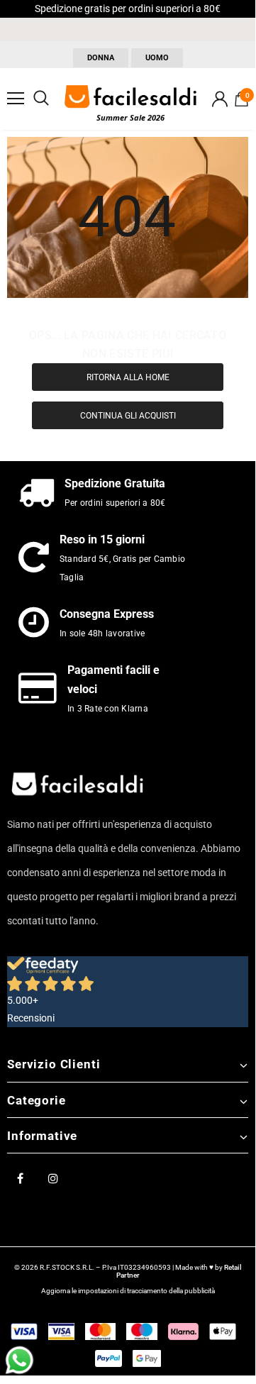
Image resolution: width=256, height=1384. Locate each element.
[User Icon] (220, 99)
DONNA (100, 57)
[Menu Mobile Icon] (15, 98)
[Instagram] (53, 1177)
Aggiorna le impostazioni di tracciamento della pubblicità (128, 1291)
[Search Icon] (41, 98)
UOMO (157, 57)
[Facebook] (20, 1177)
